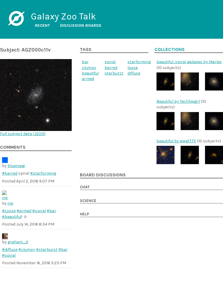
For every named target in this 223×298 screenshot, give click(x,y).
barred (111, 67)
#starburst (46, 249)
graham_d (18, 242)
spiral (110, 61)
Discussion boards (80, 25)
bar (85, 61)
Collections (169, 49)
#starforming (43, 173)
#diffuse (9, 249)
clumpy (89, 67)
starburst (114, 73)
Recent (42, 25)
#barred (9, 173)
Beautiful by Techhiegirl (178, 101)
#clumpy (26, 249)
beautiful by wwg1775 (176, 141)
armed (88, 78)
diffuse (133, 73)
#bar (51, 210)
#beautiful (11, 216)
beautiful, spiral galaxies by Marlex (189, 61)
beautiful (90, 73)
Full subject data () (23, 133)
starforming (139, 61)
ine (10, 203)
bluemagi (16, 165)
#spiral (39, 210)
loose (132, 67)
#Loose (9, 210)
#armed (24, 210)
